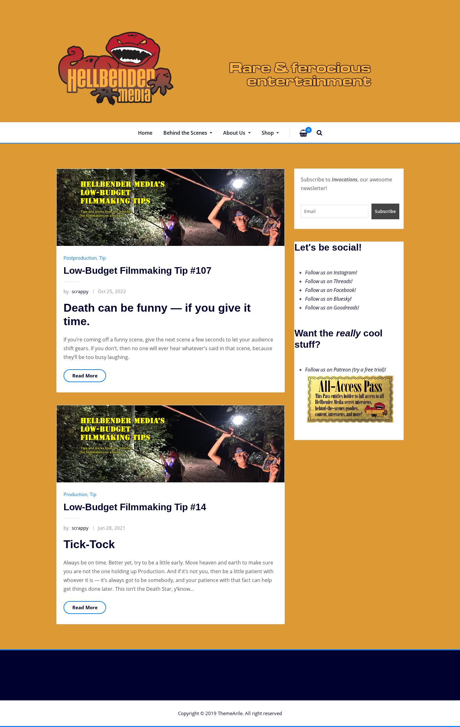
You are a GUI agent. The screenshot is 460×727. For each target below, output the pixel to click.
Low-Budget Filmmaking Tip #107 (138, 270)
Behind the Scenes (185, 132)
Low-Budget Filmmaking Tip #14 (135, 507)
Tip (102, 258)
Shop (268, 132)
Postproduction (80, 258)
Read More (85, 375)
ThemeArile (230, 713)
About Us (235, 132)
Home (145, 132)
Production (75, 494)
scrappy (76, 291)
